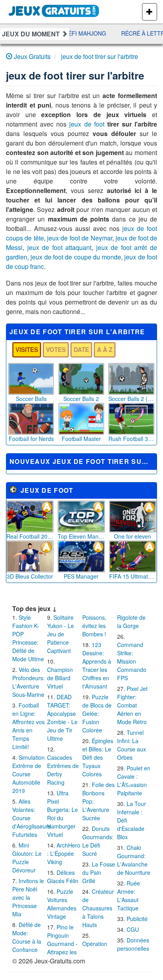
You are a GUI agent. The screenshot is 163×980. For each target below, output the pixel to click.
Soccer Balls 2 (81, 399)
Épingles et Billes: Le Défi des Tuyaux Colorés (97, 757)
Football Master (81, 439)
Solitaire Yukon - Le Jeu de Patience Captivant (60, 634)
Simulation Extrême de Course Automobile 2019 (28, 774)
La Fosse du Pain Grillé (98, 872)
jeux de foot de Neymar (79, 237)
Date (81, 349)
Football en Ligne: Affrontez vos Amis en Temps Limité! (28, 726)
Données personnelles (133, 944)
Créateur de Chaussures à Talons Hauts (98, 908)
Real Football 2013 (29, 536)
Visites (26, 349)
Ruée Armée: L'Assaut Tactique (128, 895)
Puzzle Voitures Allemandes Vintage (61, 903)
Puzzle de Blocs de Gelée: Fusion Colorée (97, 713)
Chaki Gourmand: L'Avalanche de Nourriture (133, 860)
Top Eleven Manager (81, 536)
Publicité (137, 919)
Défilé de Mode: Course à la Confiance (26, 937)
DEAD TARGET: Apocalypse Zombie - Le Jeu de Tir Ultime (62, 717)
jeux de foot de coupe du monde (75, 256)
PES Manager (81, 576)
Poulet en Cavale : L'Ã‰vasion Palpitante (133, 780)
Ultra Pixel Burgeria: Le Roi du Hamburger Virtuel (62, 813)
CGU (133, 929)
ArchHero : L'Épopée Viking (63, 853)
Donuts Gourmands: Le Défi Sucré (98, 841)
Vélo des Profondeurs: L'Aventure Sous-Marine (28, 682)
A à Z (104, 349)
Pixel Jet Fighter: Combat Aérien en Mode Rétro (132, 705)
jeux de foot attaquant (59, 247)
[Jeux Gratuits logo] (54, 10)
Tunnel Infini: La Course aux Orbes (131, 744)
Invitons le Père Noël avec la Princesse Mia (28, 897)
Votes (56, 349)
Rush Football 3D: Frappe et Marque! (131, 439)
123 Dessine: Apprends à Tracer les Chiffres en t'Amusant (96, 665)
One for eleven (132, 536)
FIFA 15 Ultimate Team (132, 576)
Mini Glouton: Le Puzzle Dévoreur (27, 857)
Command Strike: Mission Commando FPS (131, 661)
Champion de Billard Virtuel (60, 678)
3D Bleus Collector (30, 576)
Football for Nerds (31, 439)
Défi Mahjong (82, 33)
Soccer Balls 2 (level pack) (131, 399)
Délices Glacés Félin (62, 876)
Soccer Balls (31, 399)
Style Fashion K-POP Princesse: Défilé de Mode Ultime (28, 638)
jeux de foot (86, 124)
